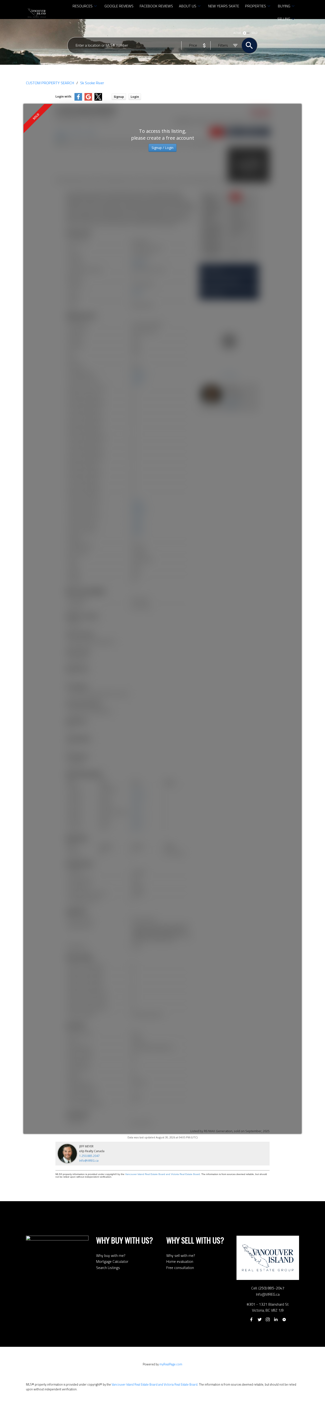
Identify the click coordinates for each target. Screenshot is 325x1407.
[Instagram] (267, 1319)
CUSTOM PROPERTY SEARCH (50, 83)
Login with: (63, 96)
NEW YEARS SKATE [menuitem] (223, 6)
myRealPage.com (170, 1364)
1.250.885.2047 (89, 1156)
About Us (187, 6)
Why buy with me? (110, 1255)
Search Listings (108, 1267)
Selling (283, 19)
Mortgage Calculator (112, 1261)
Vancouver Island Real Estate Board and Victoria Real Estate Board (162, 1174)
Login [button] (135, 97)
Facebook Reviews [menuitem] (156, 6)
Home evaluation (179, 1261)
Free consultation (180, 1267)
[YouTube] (284, 1319)
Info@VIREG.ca (88, 1161)
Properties (255, 6)
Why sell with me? (180, 1255)
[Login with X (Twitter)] (98, 100)
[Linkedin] (276, 1319)
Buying (284, 6)
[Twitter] (259, 1319)
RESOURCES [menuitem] (83, 6)
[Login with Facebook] (78, 100)
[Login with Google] (88, 100)
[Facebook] (251, 1319)
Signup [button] (119, 97)
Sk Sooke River (92, 83)
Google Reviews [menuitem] (118, 6)
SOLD (254, 33)
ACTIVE (237, 33)
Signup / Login (162, 147)
